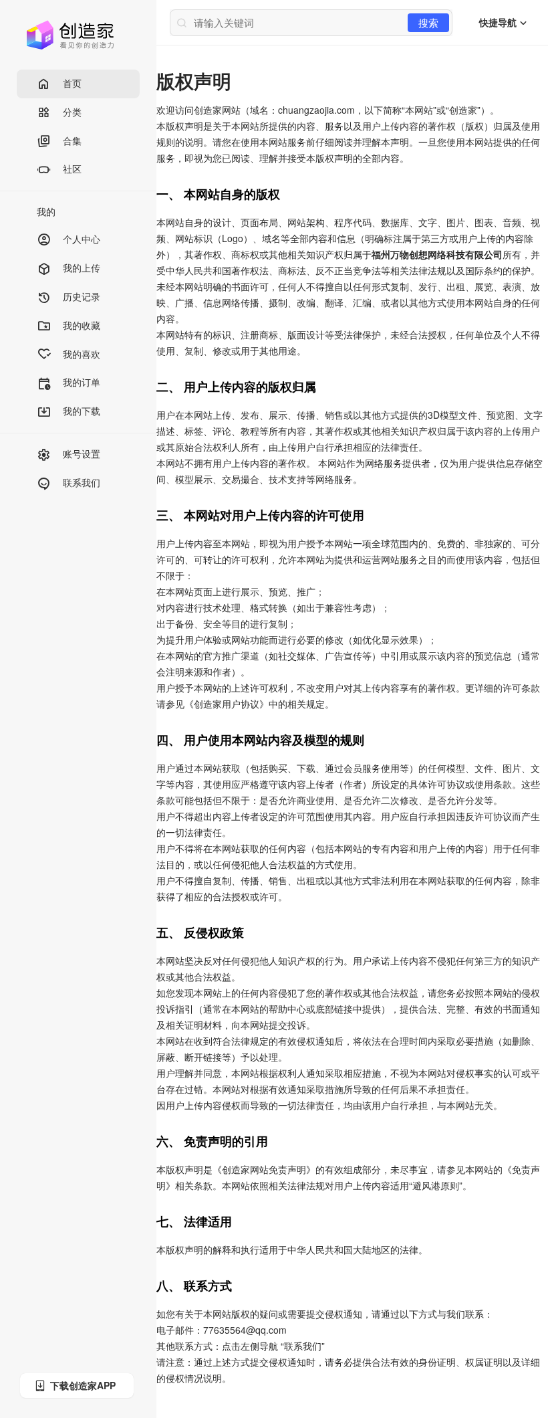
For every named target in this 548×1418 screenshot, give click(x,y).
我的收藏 (81, 325)
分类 (72, 111)
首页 (72, 83)
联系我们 (81, 482)
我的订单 (81, 382)
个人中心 (81, 238)
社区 (72, 168)
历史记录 (81, 296)
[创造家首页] (70, 33)
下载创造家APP (83, 1385)
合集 (72, 140)
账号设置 (81, 453)
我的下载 (81, 410)
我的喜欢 (81, 354)
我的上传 (81, 267)
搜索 (428, 22)
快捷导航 (499, 22)
